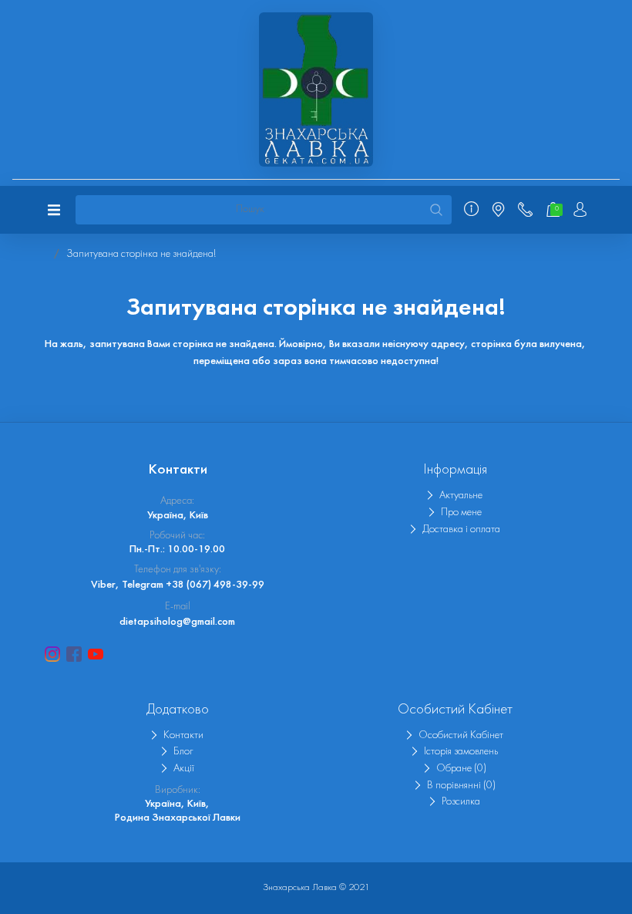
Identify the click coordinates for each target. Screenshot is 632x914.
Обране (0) (461, 769)
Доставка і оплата (461, 529)
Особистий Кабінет (461, 735)
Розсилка (461, 802)
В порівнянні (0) (461, 786)
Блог (183, 752)
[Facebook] (74, 654)
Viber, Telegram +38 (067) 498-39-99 (177, 585)
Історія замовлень (461, 752)
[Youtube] (95, 654)
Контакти (183, 735)
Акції (183, 769)
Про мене (461, 513)
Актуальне (460, 496)
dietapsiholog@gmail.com (177, 622)
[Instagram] (52, 654)
